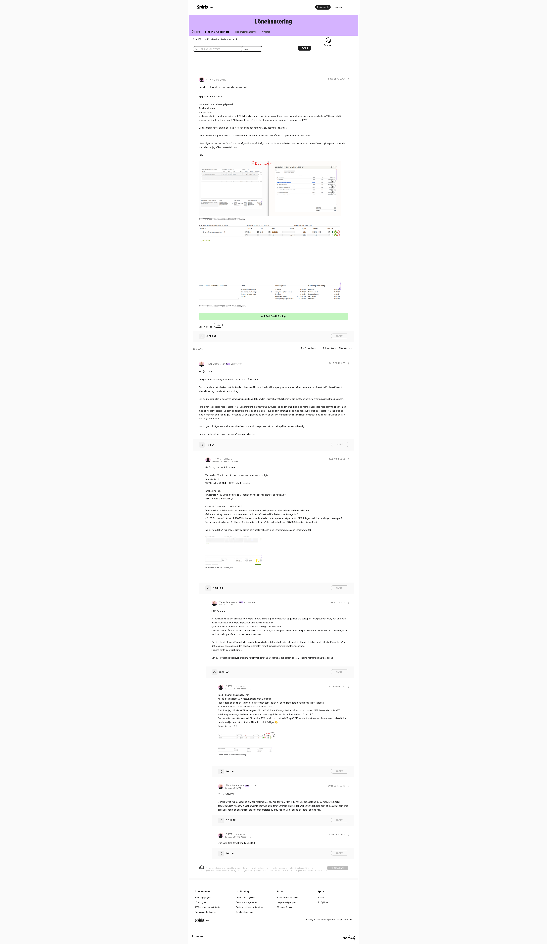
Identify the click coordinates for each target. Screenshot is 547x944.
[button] (348, 79)
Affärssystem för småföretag (208, 907)
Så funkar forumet (285, 907)
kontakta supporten (281, 657)
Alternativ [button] (304, 49)
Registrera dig (323, 7)
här (253, 434)
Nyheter (266, 31)
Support (321, 897)
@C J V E (207, 371)
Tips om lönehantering (246, 31)
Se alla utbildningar (244, 912)
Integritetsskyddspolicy (287, 902)
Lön (218, 325)
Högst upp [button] (198, 936)
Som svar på (225, 461)
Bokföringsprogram (203, 897)
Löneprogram (200, 902)
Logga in (338, 7)
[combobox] (225, 49)
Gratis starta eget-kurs (246, 902)
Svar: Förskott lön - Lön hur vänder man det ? (215, 39)
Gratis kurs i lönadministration (249, 907)
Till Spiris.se (323, 902)
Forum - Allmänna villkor (287, 897)
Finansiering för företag (205, 912)
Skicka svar (338, 868)
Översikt (195, 31)
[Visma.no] (205, 7)
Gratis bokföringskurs (245, 897)
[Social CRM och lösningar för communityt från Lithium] (349, 937)
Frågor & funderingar (217, 31)
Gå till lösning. (278, 316)
